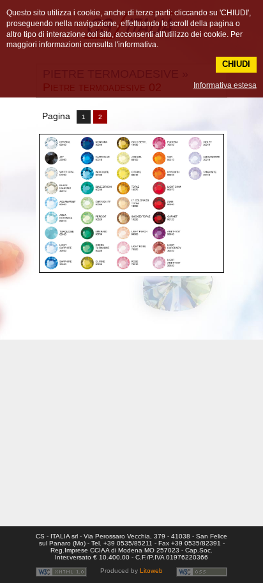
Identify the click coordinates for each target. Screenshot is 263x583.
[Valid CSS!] (201, 571)
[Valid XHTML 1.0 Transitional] (61, 571)
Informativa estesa (224, 85)
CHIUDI (236, 64)
